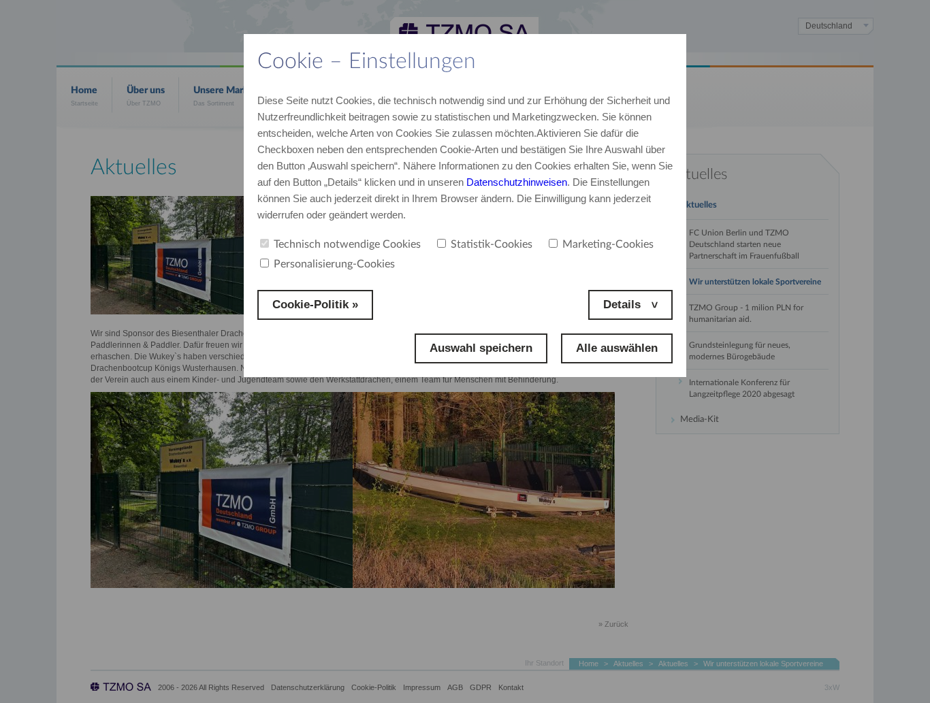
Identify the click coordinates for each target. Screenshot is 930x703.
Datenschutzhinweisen (516, 182)
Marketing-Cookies (608, 244)
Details (623, 304)
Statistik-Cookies (491, 244)
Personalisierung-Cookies (334, 264)
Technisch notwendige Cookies (347, 244)
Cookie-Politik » (315, 304)
